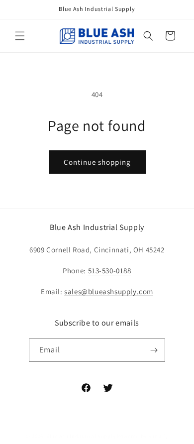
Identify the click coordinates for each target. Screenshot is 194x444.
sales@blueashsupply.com (108, 291)
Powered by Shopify (142, 436)
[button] (20, 36)
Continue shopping (97, 162)
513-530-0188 (109, 270)
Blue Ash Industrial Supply (80, 436)
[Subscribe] (154, 350)
